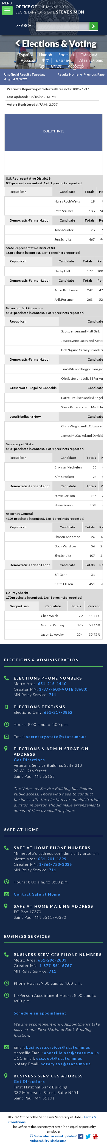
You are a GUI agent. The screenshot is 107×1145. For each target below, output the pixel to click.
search (24, 25)
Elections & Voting (59, 43)
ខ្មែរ (42, 66)
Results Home (68, 74)
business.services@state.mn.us (57, 1047)
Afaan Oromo (91, 60)
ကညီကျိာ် (76, 66)
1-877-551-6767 (55, 965)
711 (52, 694)
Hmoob (45, 54)
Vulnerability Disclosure (48, 1141)
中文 (45, 60)
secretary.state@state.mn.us (56, 736)
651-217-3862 (58, 712)
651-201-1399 (52, 858)
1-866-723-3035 (55, 864)
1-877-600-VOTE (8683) (63, 689)
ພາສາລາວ (64, 60)
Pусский (28, 60)
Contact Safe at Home (37, 894)
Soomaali (66, 54)
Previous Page (94, 74)
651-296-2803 (52, 960)
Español (26, 54)
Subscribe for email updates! (55, 1136)
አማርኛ (56, 66)
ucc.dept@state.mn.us (58, 1058)
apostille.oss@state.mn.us (71, 1052)
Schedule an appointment (40, 1013)
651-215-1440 (52, 683)
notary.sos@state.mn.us (65, 1063)
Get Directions (29, 759)
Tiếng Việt (90, 54)
